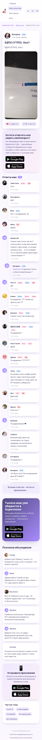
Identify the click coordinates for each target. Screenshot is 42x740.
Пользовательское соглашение (21, 738)
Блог (11, 18)
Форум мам (20, 25)
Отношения (11, 714)
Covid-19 (10, 709)
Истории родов (25, 714)
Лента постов (15, 8)
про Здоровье (12, 719)
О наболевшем (22, 709)
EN (37, 11)
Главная (12, 3)
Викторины (13, 13)
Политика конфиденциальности (21, 734)
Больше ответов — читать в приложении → (21, 489)
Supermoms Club (8, 25)
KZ (33, 11)
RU (28, 11)
